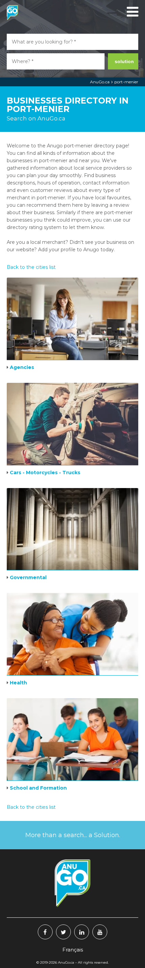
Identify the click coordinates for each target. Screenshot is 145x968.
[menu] (131, 12)
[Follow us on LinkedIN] (81, 931)
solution (124, 61)
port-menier (126, 81)
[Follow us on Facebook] (45, 931)
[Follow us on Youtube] (99, 931)
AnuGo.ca (100, 81)
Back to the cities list (31, 267)
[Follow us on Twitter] (63, 931)
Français (72, 949)
